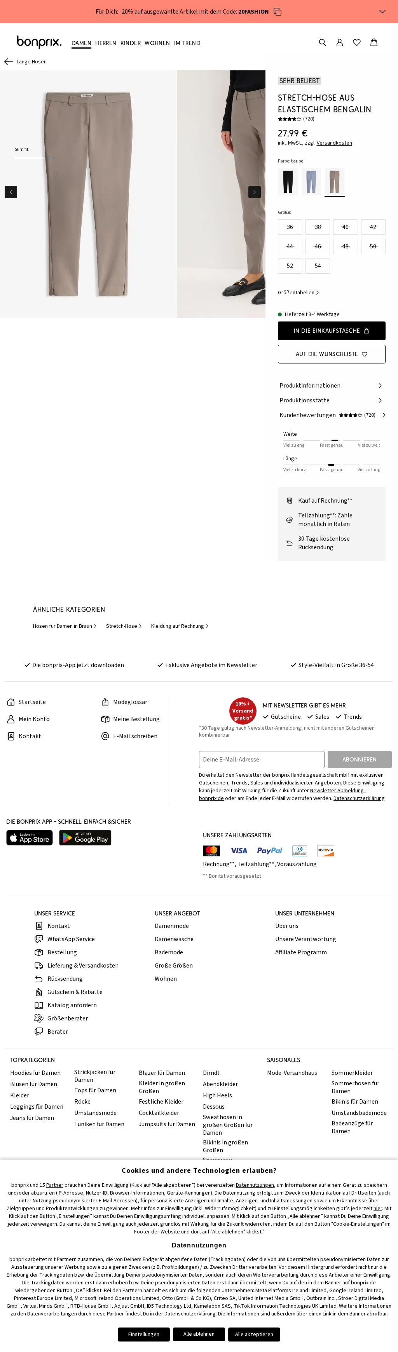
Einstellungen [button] (143, 1334)
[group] (88, 194)
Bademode (169, 952)
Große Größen (174, 965)
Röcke (82, 1101)
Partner (54, 1185)
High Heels (217, 1095)
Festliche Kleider (161, 1101)
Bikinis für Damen (355, 1101)
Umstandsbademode (359, 1113)
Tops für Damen (95, 1090)
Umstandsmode (95, 1113)
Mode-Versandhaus (292, 1073)
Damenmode (172, 926)
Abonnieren (359, 759)
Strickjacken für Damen (94, 1076)
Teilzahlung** (255, 864)
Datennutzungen (255, 1185)
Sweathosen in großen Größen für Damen (228, 1125)
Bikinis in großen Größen (225, 1146)
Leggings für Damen (36, 1106)
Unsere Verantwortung (305, 939)
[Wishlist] (357, 42)
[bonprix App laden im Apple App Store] (29, 837)
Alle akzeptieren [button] (254, 1334)
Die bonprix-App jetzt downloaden (78, 665)
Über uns (286, 926)
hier (378, 1208)
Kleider (19, 1095)
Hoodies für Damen (35, 1073)
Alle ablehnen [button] (199, 1334)
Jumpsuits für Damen (167, 1124)
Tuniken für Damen (99, 1124)
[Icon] (277, 11)
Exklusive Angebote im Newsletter (211, 665)
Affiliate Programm (301, 952)
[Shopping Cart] (374, 42)
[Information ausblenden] (382, 11)
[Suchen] (323, 42)
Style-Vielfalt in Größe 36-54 (336, 665)
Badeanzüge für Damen (352, 1127)
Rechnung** (219, 864)
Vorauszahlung (297, 864)
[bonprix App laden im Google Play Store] (85, 837)
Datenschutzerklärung (359, 798)
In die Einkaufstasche (327, 330)
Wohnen (166, 979)
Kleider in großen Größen (162, 1087)
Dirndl (211, 1073)
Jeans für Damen (32, 1118)
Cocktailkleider (159, 1113)
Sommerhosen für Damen (355, 1087)
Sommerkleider (352, 1073)
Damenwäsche (174, 939)
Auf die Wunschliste (327, 354)
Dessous (214, 1106)
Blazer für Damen (162, 1073)
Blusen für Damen (33, 1084)
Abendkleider (220, 1084)
